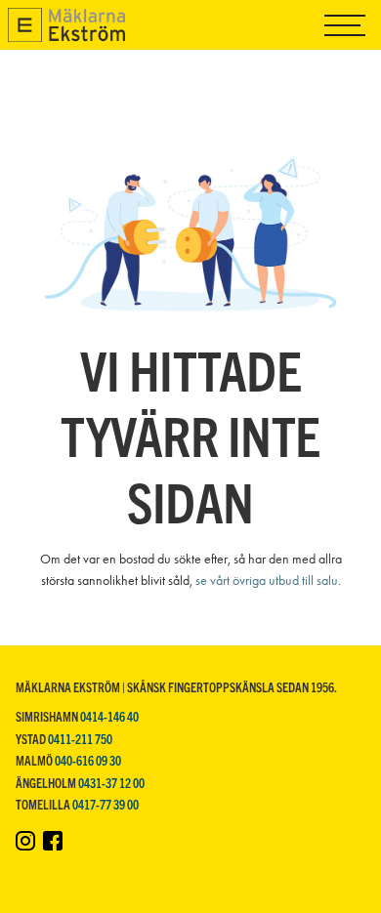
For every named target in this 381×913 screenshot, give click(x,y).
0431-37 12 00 (111, 782)
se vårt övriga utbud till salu (266, 580)
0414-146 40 (109, 716)
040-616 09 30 (88, 760)
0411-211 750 (80, 738)
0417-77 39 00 (105, 804)
